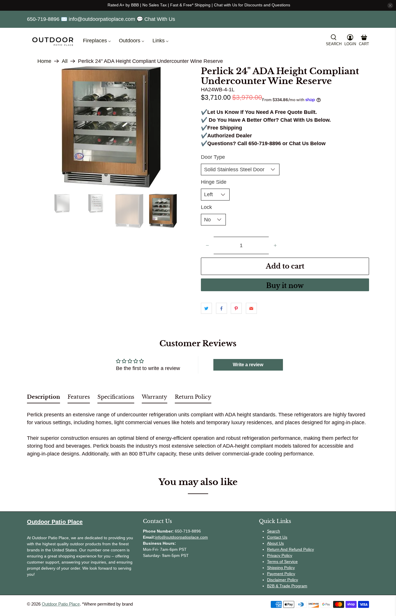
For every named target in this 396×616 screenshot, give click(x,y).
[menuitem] (96, 41)
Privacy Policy (279, 555)
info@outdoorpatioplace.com (181, 537)
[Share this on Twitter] (206, 308)
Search (273, 531)
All (65, 61)
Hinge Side (213, 182)
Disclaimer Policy (282, 579)
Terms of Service (282, 561)
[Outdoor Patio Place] (53, 40)
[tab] (43, 398)
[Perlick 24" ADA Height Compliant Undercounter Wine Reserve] (111, 124)
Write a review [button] (248, 364)
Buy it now (285, 286)
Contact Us (277, 537)
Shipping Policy (281, 567)
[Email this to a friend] (251, 308)
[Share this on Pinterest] (236, 308)
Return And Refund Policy (290, 549)
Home (44, 61)
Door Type (213, 157)
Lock (206, 207)
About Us (275, 543)
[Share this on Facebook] (221, 308)
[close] (390, 5)
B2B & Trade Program (287, 586)
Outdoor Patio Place (61, 604)
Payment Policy (281, 573)
